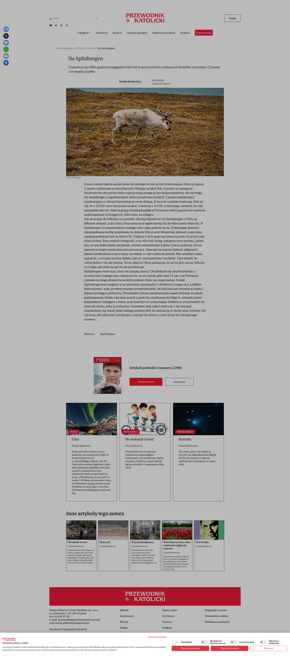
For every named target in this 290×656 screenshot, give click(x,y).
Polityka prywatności (157, 637)
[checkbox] (175, 642)
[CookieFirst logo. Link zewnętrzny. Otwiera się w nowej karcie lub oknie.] (9, 639)
